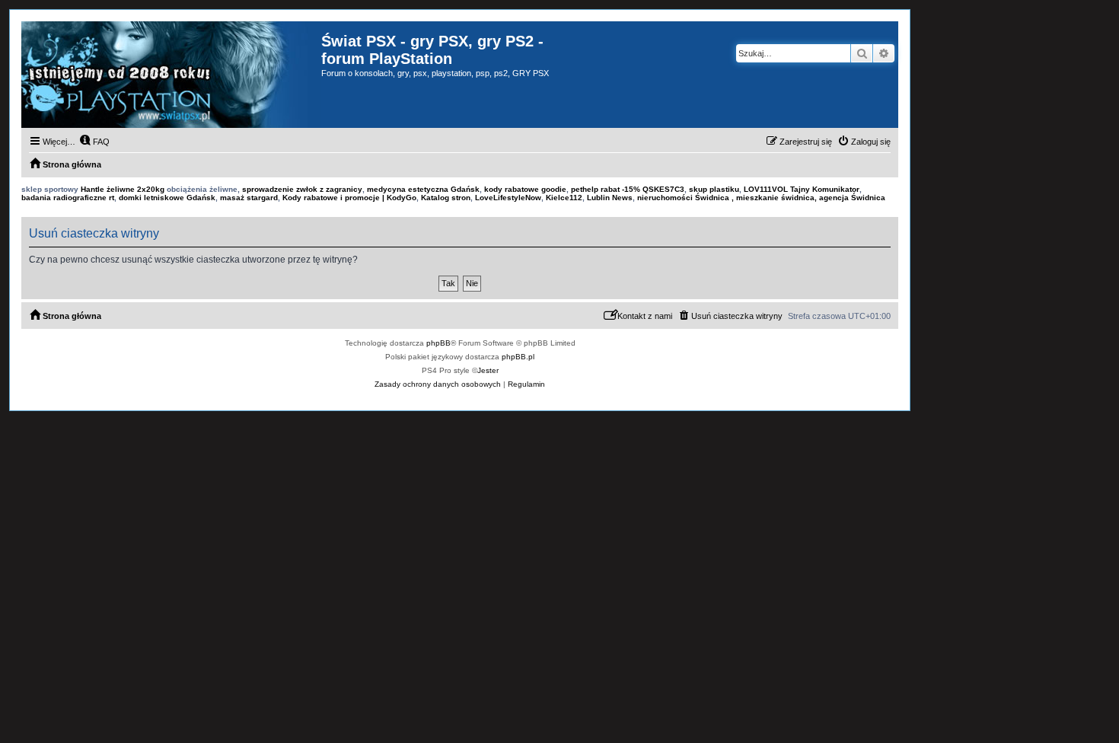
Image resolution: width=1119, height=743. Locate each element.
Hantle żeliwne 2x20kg (122, 189)
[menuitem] (94, 141)
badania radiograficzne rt (67, 197)
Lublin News (610, 197)
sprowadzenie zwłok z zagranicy (302, 189)
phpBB (438, 343)
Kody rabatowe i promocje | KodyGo (349, 197)
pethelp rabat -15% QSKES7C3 (627, 189)
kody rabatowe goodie (525, 189)
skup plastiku (714, 189)
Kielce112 (564, 197)
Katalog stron (445, 197)
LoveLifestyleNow (508, 197)
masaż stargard (249, 197)
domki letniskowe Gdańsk (167, 197)
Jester (488, 370)
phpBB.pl (518, 356)
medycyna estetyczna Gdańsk (423, 189)
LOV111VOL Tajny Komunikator (801, 189)
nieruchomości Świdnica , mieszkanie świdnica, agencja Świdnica (761, 197)
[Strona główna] (171, 74)
